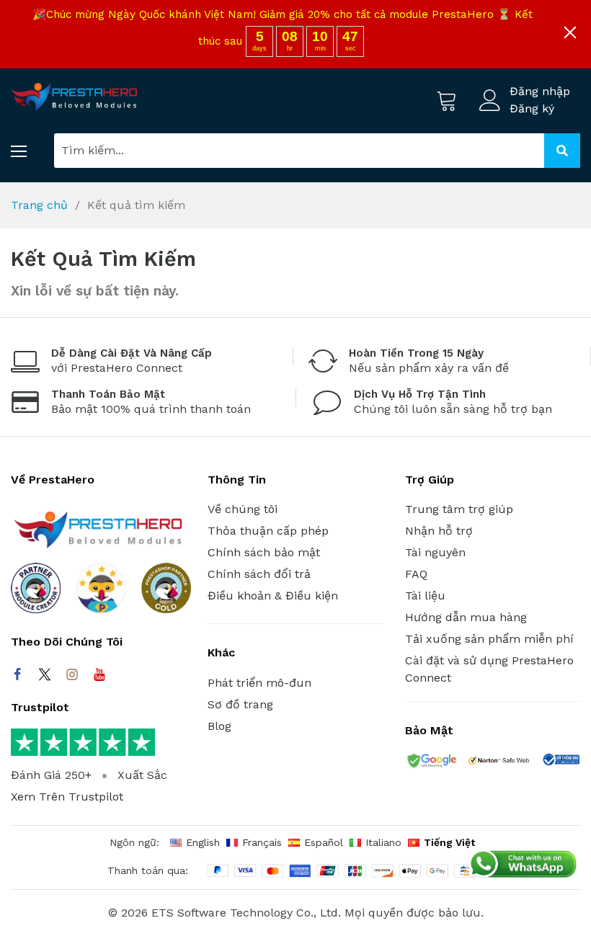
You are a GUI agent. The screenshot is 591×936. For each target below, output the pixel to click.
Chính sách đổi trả (259, 574)
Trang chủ (39, 205)
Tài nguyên (435, 552)
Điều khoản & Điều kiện (273, 595)
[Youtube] (99, 674)
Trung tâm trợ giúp (459, 509)
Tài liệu (425, 595)
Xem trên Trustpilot (67, 796)
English (203, 842)
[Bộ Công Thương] (560, 762)
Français (262, 842)
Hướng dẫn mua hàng (466, 617)
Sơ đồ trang (240, 704)
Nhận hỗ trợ (439, 531)
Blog (219, 726)
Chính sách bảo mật (264, 552)
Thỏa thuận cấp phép (268, 531)
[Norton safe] (498, 762)
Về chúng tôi (242, 509)
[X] (44, 674)
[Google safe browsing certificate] (430, 762)
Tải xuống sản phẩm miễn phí (489, 639)
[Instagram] (72, 674)
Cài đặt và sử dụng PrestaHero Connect (489, 669)
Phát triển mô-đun (259, 683)
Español (323, 842)
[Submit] (562, 150)
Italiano (383, 842)
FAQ (416, 574)
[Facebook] (17, 674)
